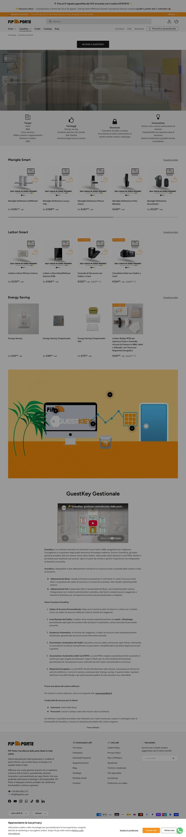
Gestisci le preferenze (129, 830)
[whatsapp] (179, 828)
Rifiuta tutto (169, 830)
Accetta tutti (151, 830)
